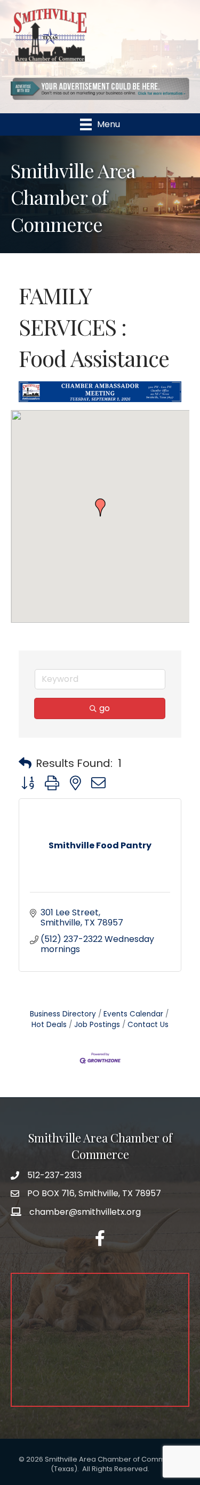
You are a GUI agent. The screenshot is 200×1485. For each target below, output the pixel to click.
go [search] (104, 708)
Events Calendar (133, 1014)
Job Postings (97, 1025)
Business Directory (63, 1014)
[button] (100, 507)
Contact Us (148, 1025)
